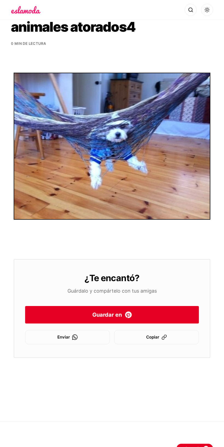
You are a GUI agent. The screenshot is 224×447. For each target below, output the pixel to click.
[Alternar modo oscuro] (207, 10)
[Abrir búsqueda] (191, 10)
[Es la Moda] (26, 10)
